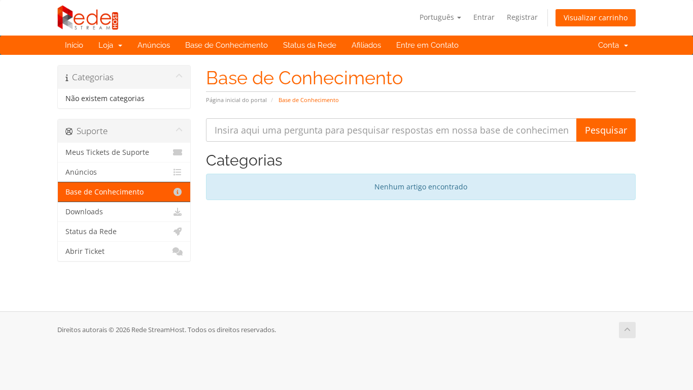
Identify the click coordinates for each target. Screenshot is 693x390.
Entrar (484, 17)
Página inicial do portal (236, 100)
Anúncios (153, 45)
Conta (610, 45)
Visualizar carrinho (596, 17)
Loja (107, 45)
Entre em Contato (427, 45)
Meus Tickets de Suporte (107, 152)
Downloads (84, 211)
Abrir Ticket (85, 251)
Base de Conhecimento (226, 45)
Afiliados (366, 45)
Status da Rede (309, 45)
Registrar (522, 17)
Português (438, 17)
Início (74, 45)
